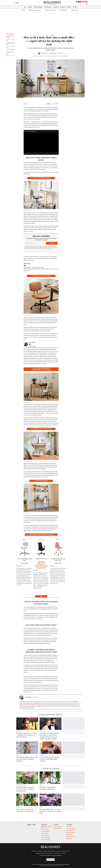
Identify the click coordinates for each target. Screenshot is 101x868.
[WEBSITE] (25, 265)
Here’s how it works (64, 56)
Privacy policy (49, 853)
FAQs (7, 54)
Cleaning (30, 7)
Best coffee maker (70, 830)
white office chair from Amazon (46, 467)
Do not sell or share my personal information (50, 855)
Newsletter (56, 103)
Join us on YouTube (45, 829)
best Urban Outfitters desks (48, 421)
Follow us (50, 103)
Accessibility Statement (36, 851)
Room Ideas (56, 7)
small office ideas (33, 127)
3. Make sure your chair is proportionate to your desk (10, 43)
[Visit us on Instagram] (83, 1)
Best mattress (69, 826)
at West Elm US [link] (41, 567)
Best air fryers (69, 834)
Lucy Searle (43, 337)
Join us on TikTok (44, 833)
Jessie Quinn (45, 53)
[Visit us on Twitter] (78, 1)
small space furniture (39, 404)
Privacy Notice (27, 247)
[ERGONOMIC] (41, 549)
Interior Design (47, 7)
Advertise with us (57, 826)
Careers (64, 853)
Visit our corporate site (65, 864)
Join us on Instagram (45, 831)
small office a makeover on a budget (32, 690)
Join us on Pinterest (45, 835)
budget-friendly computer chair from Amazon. (47, 668)
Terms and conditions (40, 853)
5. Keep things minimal (10, 49)
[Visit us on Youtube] (82, 1)
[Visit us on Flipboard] (85, 1)
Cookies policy (57, 853)
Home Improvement (38, 7)
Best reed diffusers (70, 832)
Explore (75, 7)
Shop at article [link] (58, 563)
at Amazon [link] (41, 563)
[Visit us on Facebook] (77, 1)
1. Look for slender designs (10, 36)
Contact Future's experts (49, 851)
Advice (61, 53)
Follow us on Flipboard (46, 839)
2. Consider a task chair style (10, 39)
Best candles (69, 838)
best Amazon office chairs (34, 216)
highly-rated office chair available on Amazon (44, 662)
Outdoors (62, 7)
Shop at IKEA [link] (24, 563)
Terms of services (39, 246)
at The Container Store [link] (41, 565)
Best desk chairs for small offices (9, 52)
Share (26, 103)
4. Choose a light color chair (10, 47)
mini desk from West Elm (31, 408)
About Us (58, 851)
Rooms (47, 35)
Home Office (52, 35)
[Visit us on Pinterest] (80, 1)
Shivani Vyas (31, 227)
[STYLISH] (58, 549)
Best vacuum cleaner (71, 828)
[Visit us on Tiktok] (87, 1)
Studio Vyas (55, 269)
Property (69, 7)
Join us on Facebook (45, 837)
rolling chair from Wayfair (29, 223)
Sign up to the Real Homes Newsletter (46, 827)
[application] (41, 142)
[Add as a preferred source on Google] (50, 859)
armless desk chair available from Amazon (46, 317)
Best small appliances (71, 836)
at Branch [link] (41, 561)
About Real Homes (58, 828)
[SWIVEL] (24, 549)
